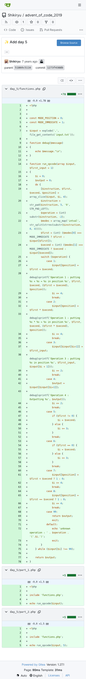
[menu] (80, 80)
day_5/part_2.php (23, 611)
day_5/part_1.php (23, 569)
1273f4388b (55, 67)
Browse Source (68, 42)
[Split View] (71, 80)
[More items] (81, 30)
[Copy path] (44, 89)
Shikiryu (14, 15)
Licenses (54, 675)
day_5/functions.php (25, 88)
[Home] (7, 5)
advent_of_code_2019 (43, 15)
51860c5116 (23, 67)
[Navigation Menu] (80, 5)
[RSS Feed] (6, 22)
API (67, 675)
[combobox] (62, 80)
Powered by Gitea (33, 664)
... (7, 51)
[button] (16, 22)
